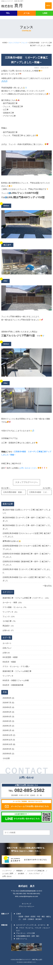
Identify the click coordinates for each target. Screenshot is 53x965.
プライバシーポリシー (26, 906)
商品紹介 (6, 626)
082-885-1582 (21, 894)
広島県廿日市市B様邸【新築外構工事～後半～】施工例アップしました (27, 555)
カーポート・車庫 (10, 602)
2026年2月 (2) (8, 726)
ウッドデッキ (8, 612)
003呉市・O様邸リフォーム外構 (16, 680)
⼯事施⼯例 (35, 871)
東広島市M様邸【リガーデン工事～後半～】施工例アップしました (27, 519)
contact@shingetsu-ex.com (28, 896)
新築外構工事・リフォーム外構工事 (17, 671)
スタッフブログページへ (26, 482)
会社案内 (21, 873)
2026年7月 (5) (8, 703)
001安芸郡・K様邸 (10, 657)
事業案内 (19, 871)
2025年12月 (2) (9, 735)
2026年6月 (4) (8, 707)
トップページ (7, 871)
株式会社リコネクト (32, 962)
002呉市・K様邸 (9, 662)
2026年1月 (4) (8, 730)
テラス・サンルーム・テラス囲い (16, 666)
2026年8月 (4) (8, 698)
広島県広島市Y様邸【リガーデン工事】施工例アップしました (27, 571)
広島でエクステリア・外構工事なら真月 (30, 959)
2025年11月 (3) (9, 740)
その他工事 (7, 621)
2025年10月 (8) (9, 744)
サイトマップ (26, 904)
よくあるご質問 (7, 873)
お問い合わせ (7, 876)
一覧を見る (47, 586)
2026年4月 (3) (8, 717)
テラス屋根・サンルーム (12, 607)
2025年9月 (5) (8, 749)
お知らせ (6, 630)
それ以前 (6, 758)
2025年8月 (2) (8, 754)
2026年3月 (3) (8, 721)
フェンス (6, 616)
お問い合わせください (29, 468)
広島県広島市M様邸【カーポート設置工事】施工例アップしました (27, 578)
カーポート (7, 643)
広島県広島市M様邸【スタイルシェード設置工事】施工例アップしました (27, 535)
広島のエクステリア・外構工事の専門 (12, 1)
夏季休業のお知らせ (11, 541)
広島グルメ (7, 648)
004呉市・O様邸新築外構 (13, 685)
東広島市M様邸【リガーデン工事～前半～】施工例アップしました (27, 527)
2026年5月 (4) (8, 712)
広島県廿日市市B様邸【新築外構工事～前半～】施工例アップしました (27, 563)
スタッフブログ (34, 873)
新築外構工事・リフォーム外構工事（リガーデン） (23, 598)
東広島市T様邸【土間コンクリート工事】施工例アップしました (27, 511)
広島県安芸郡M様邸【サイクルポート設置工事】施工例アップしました (27, 547)
